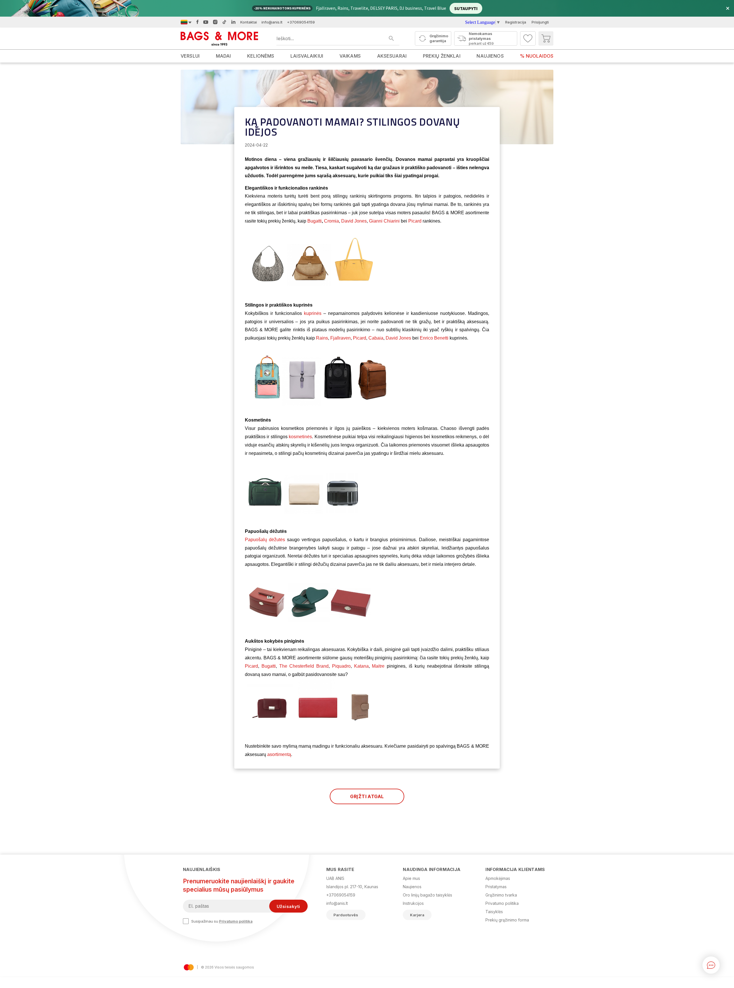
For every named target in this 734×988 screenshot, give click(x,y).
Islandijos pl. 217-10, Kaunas (352, 886)
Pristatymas (496, 886)
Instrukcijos (413, 903)
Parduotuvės (345, 915)
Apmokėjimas (497, 878)
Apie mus (411, 878)
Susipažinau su (222, 921)
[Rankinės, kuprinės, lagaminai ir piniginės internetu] (219, 38)
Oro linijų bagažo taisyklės (427, 894)
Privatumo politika (236, 921)
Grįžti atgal (367, 796)
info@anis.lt (271, 22)
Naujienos (412, 886)
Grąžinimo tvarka (501, 894)
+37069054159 (301, 22)
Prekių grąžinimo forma (507, 919)
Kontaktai (248, 22)
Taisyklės (494, 911)
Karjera (417, 915)
